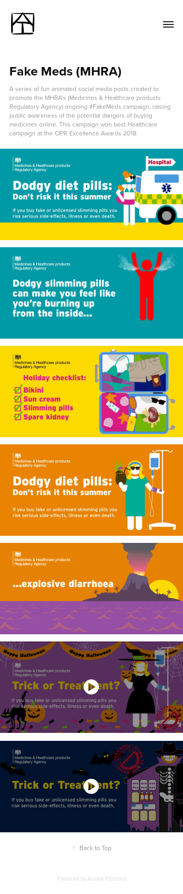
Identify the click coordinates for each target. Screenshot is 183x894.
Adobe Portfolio (107, 878)
